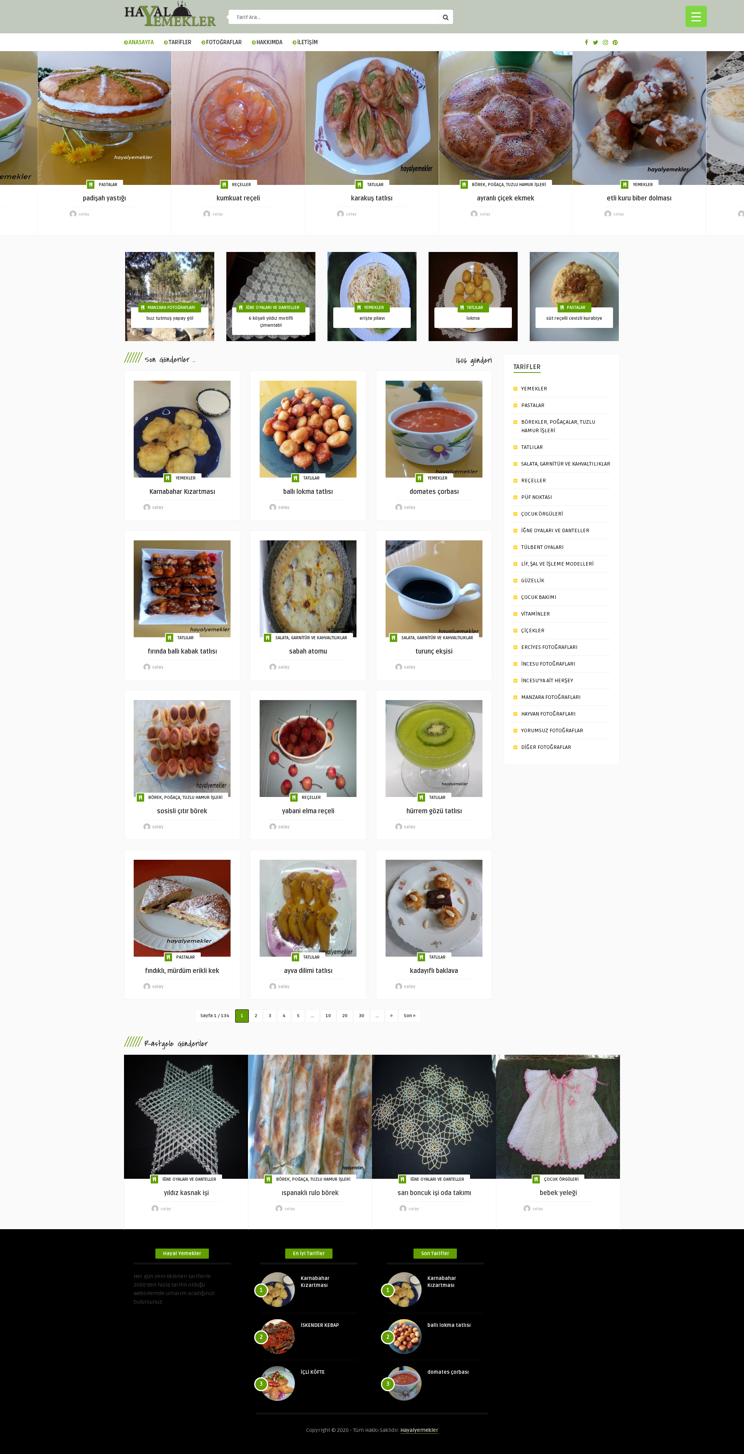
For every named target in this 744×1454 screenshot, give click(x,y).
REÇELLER (241, 184)
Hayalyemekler (419, 1430)
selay (84, 214)
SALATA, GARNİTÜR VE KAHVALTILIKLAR (311, 637)
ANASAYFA (141, 42)
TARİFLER (180, 42)
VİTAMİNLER (535, 614)
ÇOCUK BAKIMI (538, 597)
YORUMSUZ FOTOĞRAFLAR (552, 730)
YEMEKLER (643, 184)
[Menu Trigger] (696, 16)
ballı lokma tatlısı (449, 1325)
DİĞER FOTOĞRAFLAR (546, 747)
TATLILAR (375, 184)
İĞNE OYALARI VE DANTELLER (273, 307)
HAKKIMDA (269, 42)
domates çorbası (448, 1372)
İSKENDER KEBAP (320, 1325)
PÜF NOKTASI (536, 497)
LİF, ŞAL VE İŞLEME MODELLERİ (557, 564)
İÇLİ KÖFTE (313, 1372)
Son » (409, 1016)
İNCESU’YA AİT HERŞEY (547, 680)
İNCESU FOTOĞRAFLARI (548, 664)
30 (361, 1016)
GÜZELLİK (532, 580)
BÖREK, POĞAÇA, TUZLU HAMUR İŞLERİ (509, 184)
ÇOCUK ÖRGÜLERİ (542, 514)
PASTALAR (108, 184)
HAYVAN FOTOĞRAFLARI (548, 714)
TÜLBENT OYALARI (542, 547)
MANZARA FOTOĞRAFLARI (171, 307)
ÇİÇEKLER (532, 630)
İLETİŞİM (307, 42)
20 (345, 1016)
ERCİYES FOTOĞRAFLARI (549, 647)
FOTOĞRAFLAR (224, 42)
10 (328, 1016)
